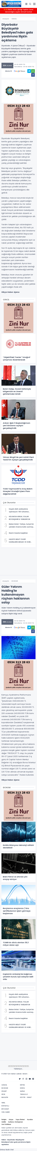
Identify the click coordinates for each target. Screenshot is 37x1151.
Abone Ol (8, 71)
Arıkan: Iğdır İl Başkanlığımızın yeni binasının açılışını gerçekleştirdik (18, 11)
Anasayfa (5, 19)
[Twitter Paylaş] (29, 71)
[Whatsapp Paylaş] (33, 71)
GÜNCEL (14, 19)
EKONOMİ (15, 581)
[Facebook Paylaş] (33, 75)
